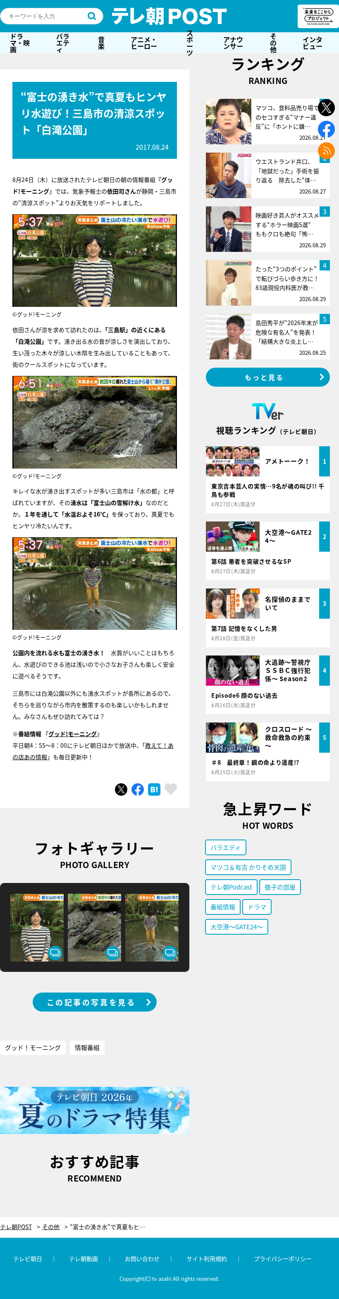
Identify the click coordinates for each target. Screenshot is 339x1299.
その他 (273, 42)
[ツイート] (121, 789)
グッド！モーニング (33, 1047)
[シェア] (137, 789)
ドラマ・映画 (20, 42)
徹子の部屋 (280, 887)
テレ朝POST (169, 16)
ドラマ (257, 906)
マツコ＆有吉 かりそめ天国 (248, 867)
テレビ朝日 (27, 1258)
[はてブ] (154, 789)
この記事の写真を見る (91, 1002)
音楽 (101, 42)
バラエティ (62, 42)
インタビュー (312, 42)
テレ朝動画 (83, 1258)
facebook (326, 129)
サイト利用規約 (206, 1258)
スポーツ (189, 42)
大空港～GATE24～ (236, 926)
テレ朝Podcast (231, 887)
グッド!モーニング (72, 734)
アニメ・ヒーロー (144, 42)
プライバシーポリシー (283, 1258)
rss (326, 150)
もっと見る (264, 377)
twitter (326, 107)
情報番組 (87, 1047)
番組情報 (222, 906)
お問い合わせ (142, 1258)
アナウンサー (233, 42)
